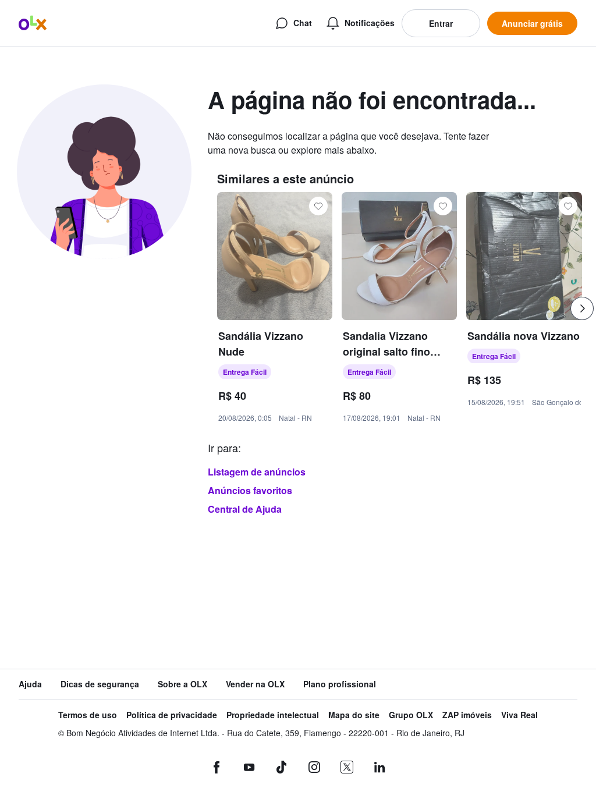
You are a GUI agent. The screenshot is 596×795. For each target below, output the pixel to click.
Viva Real (519, 715)
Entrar (441, 23)
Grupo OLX (411, 715)
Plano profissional (339, 684)
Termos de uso (87, 715)
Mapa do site (353, 715)
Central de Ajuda (245, 509)
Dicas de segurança (100, 684)
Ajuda (30, 684)
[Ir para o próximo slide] (582, 308)
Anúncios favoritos (250, 490)
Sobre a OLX (182, 684)
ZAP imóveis (467, 715)
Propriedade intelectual (272, 715)
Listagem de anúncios (257, 471)
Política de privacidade (171, 715)
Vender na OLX (255, 684)
